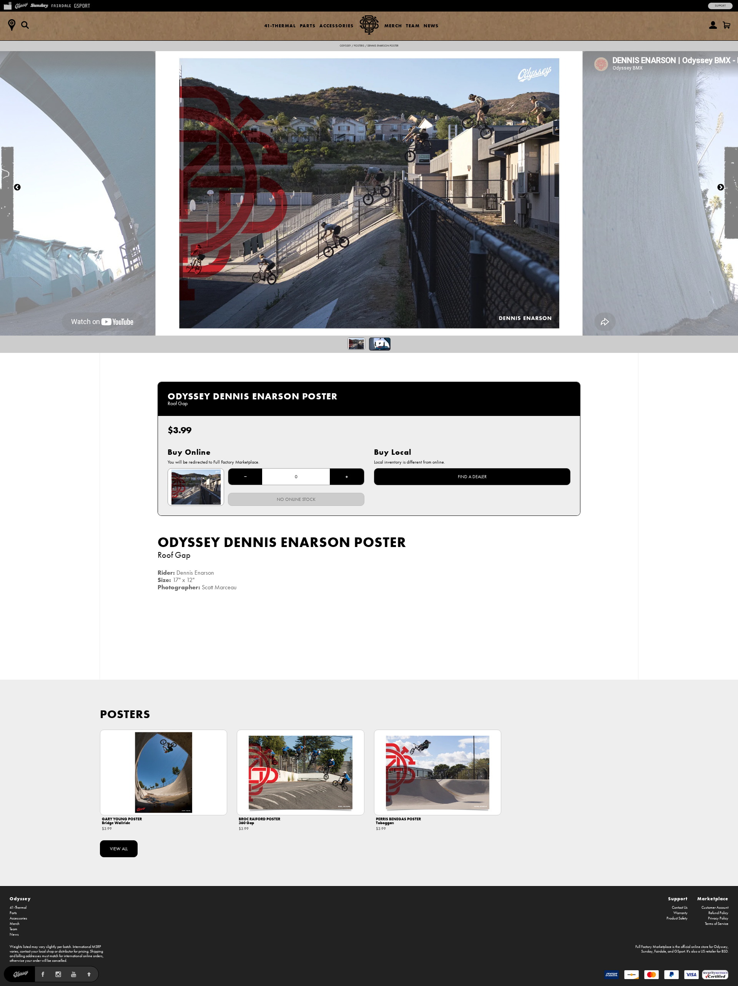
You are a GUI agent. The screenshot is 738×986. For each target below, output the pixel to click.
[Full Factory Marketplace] (7, 5)
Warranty (680, 913)
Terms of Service (716, 923)
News (431, 25)
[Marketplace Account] (713, 25)
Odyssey (345, 45)
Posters (359, 45)
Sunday (647, 951)
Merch (393, 25)
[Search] (25, 25)
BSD (724, 951)
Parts (308, 25)
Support (720, 5)
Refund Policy (718, 913)
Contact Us (680, 907)
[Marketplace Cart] (726, 25)
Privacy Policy (718, 918)
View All (119, 848)
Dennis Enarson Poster (383, 45)
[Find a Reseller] (11, 25)
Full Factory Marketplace (653, 946)
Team (413, 25)
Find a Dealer (472, 476)
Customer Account (714, 907)
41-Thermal (280, 25)
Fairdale (660, 951)
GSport (679, 951)
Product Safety (677, 918)
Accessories (336, 25)
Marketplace (712, 898)
